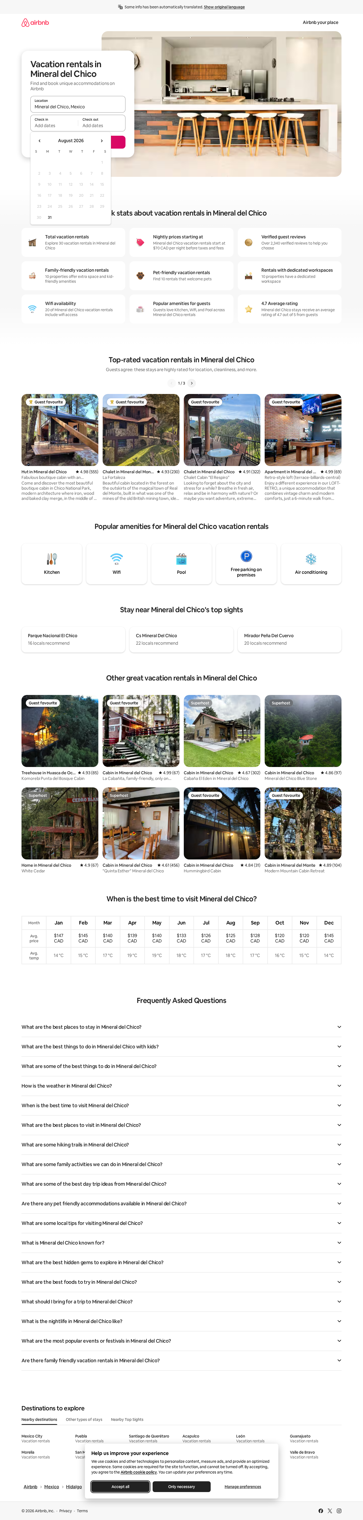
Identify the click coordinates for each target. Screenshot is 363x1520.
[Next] (191, 383)
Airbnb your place (320, 22)
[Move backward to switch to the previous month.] (39, 140)
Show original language (224, 7)
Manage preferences (243, 1486)
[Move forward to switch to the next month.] (101, 140)
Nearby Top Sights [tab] (127, 1419)
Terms (82, 1510)
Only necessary (181, 1486)
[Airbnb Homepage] (35, 22)
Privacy (65, 1510)
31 (50, 217)
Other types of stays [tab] (84, 1419)
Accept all (120, 1486)
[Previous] (171, 383)
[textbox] (54, 125)
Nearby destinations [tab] (39, 1419)
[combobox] (78, 106)
